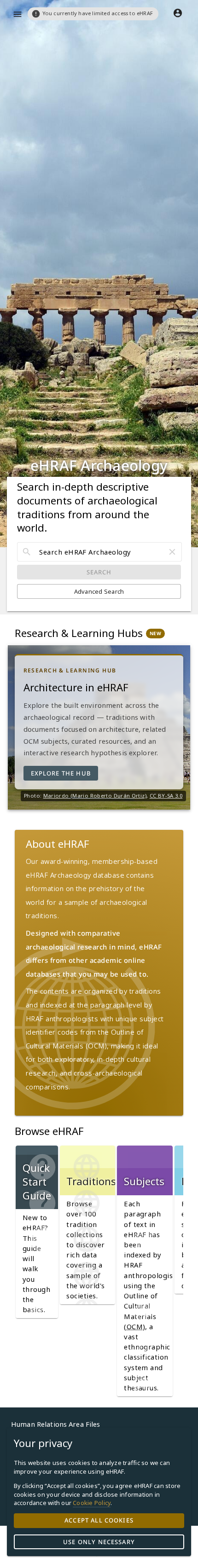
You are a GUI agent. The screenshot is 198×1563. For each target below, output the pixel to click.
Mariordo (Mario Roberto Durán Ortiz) (94, 795)
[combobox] (99, 551)
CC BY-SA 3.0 (166, 795)
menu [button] (17, 14)
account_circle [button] (178, 13)
